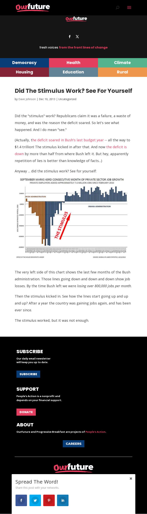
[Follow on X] (77, 37)
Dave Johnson (27, 99)
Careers (73, 444)
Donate (26, 412)
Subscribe (28, 374)
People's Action (95, 431)
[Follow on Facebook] (70, 37)
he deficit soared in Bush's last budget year (68, 140)
